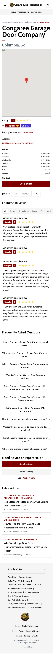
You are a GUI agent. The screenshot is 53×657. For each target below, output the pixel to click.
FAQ (36, 194)
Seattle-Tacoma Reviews (18, 596)
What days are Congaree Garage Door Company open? (25, 355)
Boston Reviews (33, 604)
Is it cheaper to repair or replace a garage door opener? (25, 439)
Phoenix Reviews (32, 592)
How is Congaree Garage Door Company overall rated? (25, 344)
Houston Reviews (15, 592)
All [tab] (5, 211)
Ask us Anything (26, 471)
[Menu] (5, 4)
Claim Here (28, 132)
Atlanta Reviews (14, 584)
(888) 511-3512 (28, 478)
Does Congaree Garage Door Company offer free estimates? (25, 399)
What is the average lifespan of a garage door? (24, 449)
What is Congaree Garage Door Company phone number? (25, 366)
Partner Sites (27, 647)
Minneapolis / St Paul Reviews (20, 588)
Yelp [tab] (42, 211)
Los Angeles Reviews (32, 584)
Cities (21, 22)
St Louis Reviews (35, 607)
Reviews (26, 194)
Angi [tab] (49, 211)
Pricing (27, 636)
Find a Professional (30, 626)
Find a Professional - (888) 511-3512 (26, 12)
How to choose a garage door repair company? (24, 419)
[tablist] (27, 211)
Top (15, 194)
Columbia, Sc (30, 22)
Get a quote (26, 183)
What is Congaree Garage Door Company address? (25, 377)
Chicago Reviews (25, 577)
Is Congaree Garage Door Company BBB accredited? (25, 410)
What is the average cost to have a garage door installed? (25, 428)
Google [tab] (12, 211)
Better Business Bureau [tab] (28, 211)
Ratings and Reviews (9, 22)
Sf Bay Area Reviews (16, 604)
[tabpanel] (26, 269)
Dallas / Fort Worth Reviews (19, 581)
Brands (35, 636)
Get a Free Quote (26, 464)
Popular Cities (15, 569)
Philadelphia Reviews (16, 607)
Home (17, 626)
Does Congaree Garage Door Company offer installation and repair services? (25, 388)
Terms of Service (33, 631)
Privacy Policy (18, 631)
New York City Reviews (17, 600)
